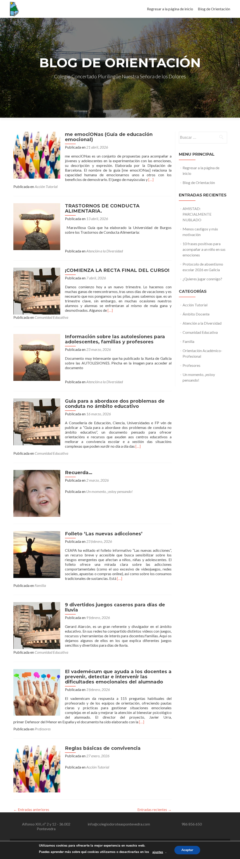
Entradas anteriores (31, 809)
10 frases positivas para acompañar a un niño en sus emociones (204, 249)
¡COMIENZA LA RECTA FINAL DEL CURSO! (117, 270)
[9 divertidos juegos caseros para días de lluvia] (36, 625)
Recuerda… (78, 472)
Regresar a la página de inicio (170, 9)
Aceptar (187, 850)
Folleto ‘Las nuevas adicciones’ (103, 533)
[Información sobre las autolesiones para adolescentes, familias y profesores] (36, 357)
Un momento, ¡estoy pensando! (109, 491)
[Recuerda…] (36, 493)
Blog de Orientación (214, 9)
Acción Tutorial (46, 186)
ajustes (157, 852)
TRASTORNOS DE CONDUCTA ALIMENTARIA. (103, 208)
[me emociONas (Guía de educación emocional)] (36, 154)
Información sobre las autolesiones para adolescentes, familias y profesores (115, 339)
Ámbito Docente (196, 314)
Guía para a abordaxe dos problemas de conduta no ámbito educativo (115, 403)
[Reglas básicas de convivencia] (36, 768)
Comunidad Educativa (51, 317)
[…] (151, 179)
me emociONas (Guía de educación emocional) (109, 136)
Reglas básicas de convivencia (103, 748)
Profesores (43, 729)
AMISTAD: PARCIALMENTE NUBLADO (197, 214)
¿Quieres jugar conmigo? (202, 279)
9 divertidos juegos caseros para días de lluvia (115, 607)
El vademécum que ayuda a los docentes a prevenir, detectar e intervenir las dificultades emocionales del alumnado (118, 677)
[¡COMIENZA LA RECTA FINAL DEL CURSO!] (36, 290)
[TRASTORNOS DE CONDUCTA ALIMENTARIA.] (36, 226)
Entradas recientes (154, 809)
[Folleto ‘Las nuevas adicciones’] (36, 554)
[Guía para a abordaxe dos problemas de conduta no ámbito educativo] (36, 421)
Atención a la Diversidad (104, 251)
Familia (40, 585)
